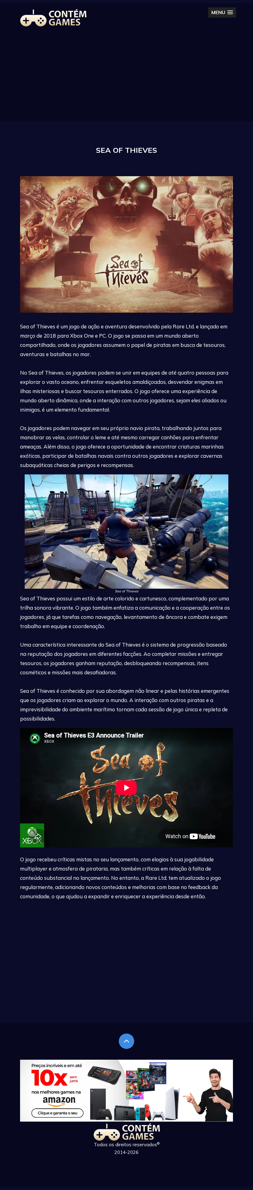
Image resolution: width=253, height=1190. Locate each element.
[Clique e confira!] (126, 1120)
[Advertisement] (126, 78)
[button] (222, 12)
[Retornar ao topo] (126, 1041)
